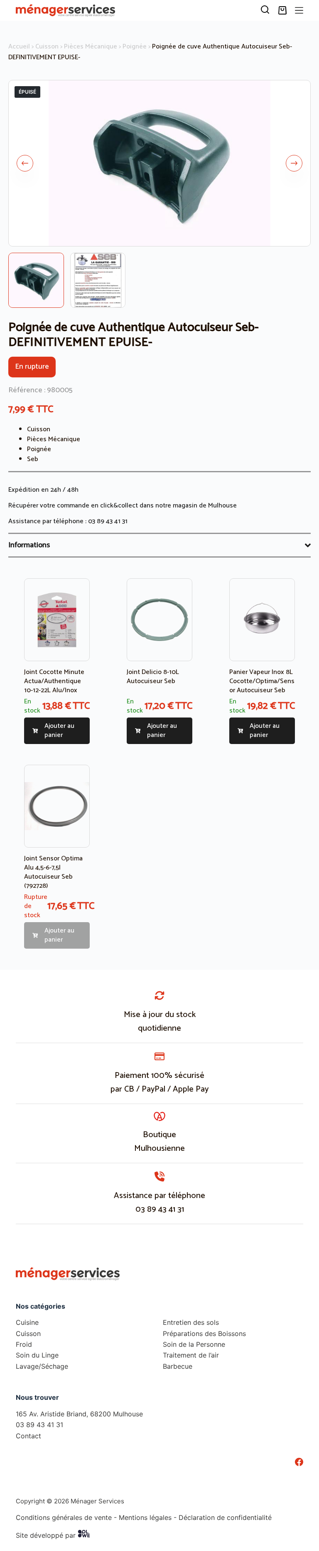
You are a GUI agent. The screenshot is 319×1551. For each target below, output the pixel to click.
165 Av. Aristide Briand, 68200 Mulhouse (79, 1414)
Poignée (135, 46)
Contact (28, 1435)
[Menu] (299, 10)
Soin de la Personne (194, 1344)
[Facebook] (299, 1462)
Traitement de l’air (191, 1355)
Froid (24, 1344)
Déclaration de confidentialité (225, 1517)
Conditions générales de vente (64, 1517)
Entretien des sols (191, 1322)
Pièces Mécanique (90, 46)
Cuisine (27, 1322)
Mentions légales (145, 1517)
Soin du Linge (37, 1355)
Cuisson (47, 46)
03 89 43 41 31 (108, 521)
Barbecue (177, 1366)
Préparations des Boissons (204, 1333)
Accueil (19, 46)
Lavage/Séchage (42, 1366)
